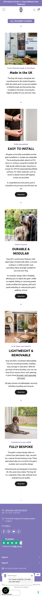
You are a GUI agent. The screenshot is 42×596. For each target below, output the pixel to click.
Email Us (7, 526)
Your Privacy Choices (12, 591)
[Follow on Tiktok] (18, 531)
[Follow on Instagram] (9, 531)
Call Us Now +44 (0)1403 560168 (16, 510)
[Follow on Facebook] (4, 531)
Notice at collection (7, 594)
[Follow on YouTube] (14, 531)
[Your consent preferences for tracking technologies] (38, 592)
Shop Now (21, 194)
